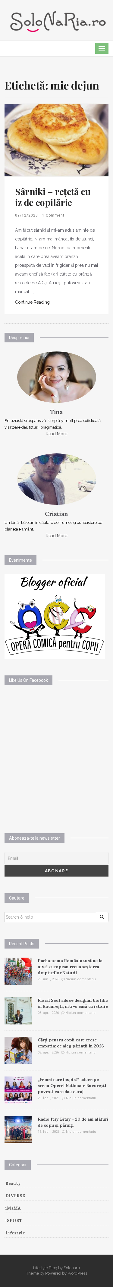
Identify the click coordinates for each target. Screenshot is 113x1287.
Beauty (13, 1183)
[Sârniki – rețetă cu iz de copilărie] (56, 139)
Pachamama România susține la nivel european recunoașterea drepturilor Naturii (70, 966)
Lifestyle (15, 1233)
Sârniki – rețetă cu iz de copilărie (52, 196)
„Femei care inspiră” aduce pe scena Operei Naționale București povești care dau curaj (72, 1085)
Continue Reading (32, 302)
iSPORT (13, 1220)
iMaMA (13, 1208)
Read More (56, 433)
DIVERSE (15, 1195)
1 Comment (53, 215)
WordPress (77, 1273)
